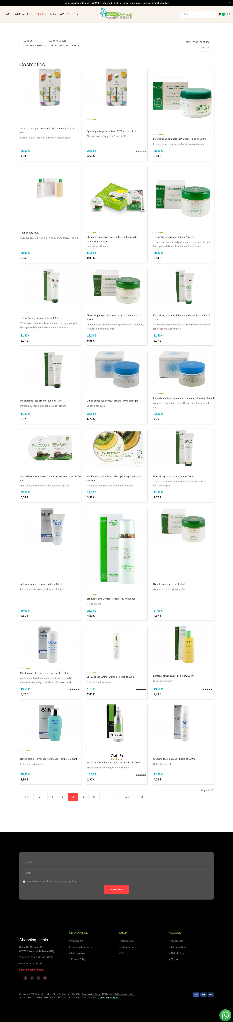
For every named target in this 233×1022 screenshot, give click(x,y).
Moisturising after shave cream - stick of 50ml (44, 673)
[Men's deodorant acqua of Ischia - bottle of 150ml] (116, 722)
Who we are (23, 14)
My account (177, 941)
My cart (175, 959)
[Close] (229, 3)
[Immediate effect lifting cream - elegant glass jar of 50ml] (183, 369)
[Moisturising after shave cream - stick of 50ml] (50, 644)
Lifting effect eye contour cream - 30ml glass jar (112, 400)
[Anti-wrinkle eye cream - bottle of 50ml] (50, 525)
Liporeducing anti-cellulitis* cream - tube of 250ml (179, 138)
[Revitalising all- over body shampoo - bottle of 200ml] (50, 722)
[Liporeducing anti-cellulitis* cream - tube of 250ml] (183, 98)
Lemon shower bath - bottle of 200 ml (173, 675)
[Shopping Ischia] (116, 13)
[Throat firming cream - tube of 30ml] (50, 286)
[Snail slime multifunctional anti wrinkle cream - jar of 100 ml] (50, 447)
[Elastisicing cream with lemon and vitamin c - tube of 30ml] (183, 286)
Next (127, 797)
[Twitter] (32, 978)
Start (26, 797)
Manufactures (128, 941)
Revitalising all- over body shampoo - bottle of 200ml (48, 758)
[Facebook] (25, 978)
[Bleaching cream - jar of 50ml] (183, 525)
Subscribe (116, 889)
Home (7, 14)
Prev (40, 797)
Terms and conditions (81, 947)
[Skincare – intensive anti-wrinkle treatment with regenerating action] (116, 196)
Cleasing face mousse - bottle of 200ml (174, 758)
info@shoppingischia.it (31, 969)
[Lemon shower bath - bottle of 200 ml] (183, 644)
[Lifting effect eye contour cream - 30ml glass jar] (116, 369)
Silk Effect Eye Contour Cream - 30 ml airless (111, 598)
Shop (40, 14)
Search (124, 953)
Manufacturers (63, 14)
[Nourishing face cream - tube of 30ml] (183, 447)
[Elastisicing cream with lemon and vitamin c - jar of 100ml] (116, 286)
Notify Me (116, 735)
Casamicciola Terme (91, 994)
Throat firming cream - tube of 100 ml (173, 237)
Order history (177, 953)
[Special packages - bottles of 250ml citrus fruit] (116, 87)
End (141, 797)
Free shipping (78, 953)
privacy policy (68, 881)
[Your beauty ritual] (50, 186)
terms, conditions (44, 881)
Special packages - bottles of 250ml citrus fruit (111, 131)
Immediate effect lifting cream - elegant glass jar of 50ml (183, 398)
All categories (128, 947)
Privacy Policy (78, 959)
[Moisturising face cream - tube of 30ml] (50, 369)
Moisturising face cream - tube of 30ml (41, 400)
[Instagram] (45, 978)
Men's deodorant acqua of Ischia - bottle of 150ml (113, 762)
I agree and (51, 881)
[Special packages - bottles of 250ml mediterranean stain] (50, 87)
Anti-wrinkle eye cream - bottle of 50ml (41, 584)
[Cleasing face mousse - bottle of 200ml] (183, 722)
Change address (179, 947)
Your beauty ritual (29, 232)
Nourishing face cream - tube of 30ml (173, 476)
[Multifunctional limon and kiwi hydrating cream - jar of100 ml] (116, 447)
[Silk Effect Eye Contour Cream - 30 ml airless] (116, 547)
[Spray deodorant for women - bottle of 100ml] (116, 646)
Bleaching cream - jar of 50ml (169, 584)
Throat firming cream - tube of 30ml (39, 318)
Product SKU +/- (35, 45)
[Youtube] (38, 978)
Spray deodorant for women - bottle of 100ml (111, 676)
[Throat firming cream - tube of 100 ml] (183, 196)
